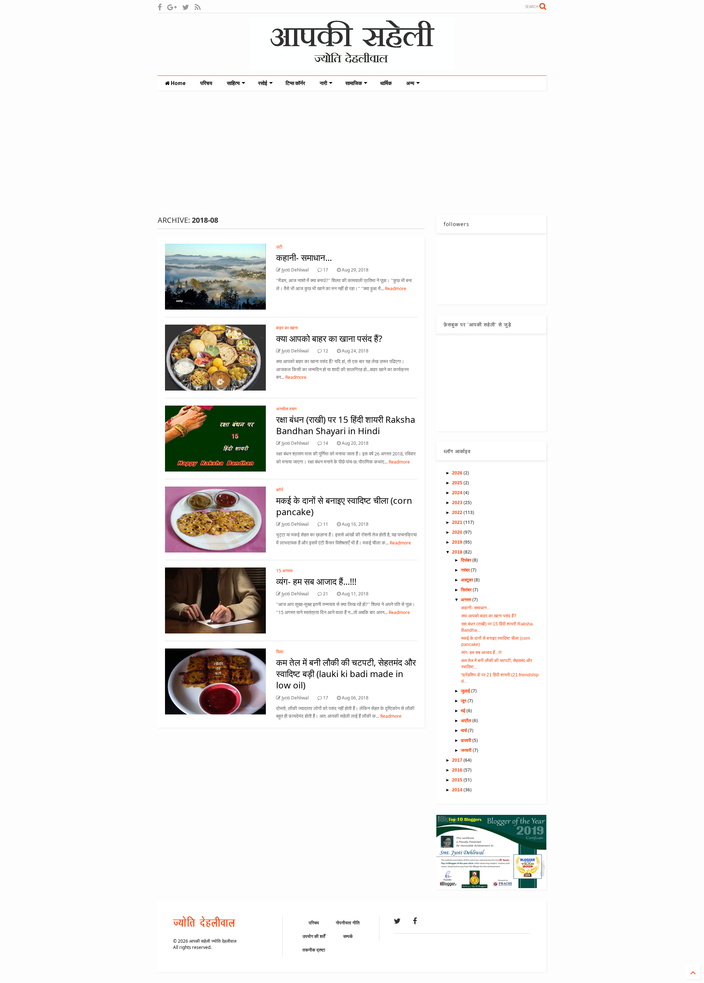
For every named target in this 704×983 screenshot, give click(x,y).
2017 (457, 760)
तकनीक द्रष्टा (313, 950)
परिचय (206, 83)
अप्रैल (466, 720)
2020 (457, 532)
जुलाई (466, 691)
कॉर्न (279, 490)
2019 (457, 542)
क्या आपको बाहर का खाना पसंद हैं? (329, 338)
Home (178, 83)
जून (464, 700)
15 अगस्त (284, 571)
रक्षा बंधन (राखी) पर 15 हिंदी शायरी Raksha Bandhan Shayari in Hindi (345, 425)
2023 (457, 502)
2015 (457, 780)
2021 (457, 522)
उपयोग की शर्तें (313, 936)
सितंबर (467, 589)
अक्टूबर (467, 580)
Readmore (395, 288)
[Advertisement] (352, 152)
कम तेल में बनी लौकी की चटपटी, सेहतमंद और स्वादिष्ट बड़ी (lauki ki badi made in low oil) (346, 673)
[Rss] (198, 7)
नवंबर (466, 570)
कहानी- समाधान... (304, 257)
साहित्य (233, 83)
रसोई (262, 83)
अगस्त (466, 599)
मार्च (464, 730)
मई (463, 710)
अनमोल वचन (286, 409)
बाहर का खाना (287, 328)
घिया (279, 651)
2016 (457, 770)
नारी (323, 83)
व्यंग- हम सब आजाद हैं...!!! (316, 581)
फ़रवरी (466, 740)
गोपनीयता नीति (348, 923)
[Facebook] (160, 7)
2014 (457, 789)
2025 (457, 482)
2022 (457, 512)
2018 (457, 552)
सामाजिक (353, 83)
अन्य (410, 83)
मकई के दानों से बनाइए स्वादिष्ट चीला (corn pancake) (344, 506)
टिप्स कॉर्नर (295, 83)
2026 (457, 473)
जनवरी (467, 750)
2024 (457, 492)
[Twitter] (185, 7)
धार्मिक (386, 83)
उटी (279, 247)
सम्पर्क (348, 936)
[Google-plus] (172, 7)
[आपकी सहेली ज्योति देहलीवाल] (352, 66)
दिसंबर (466, 560)
